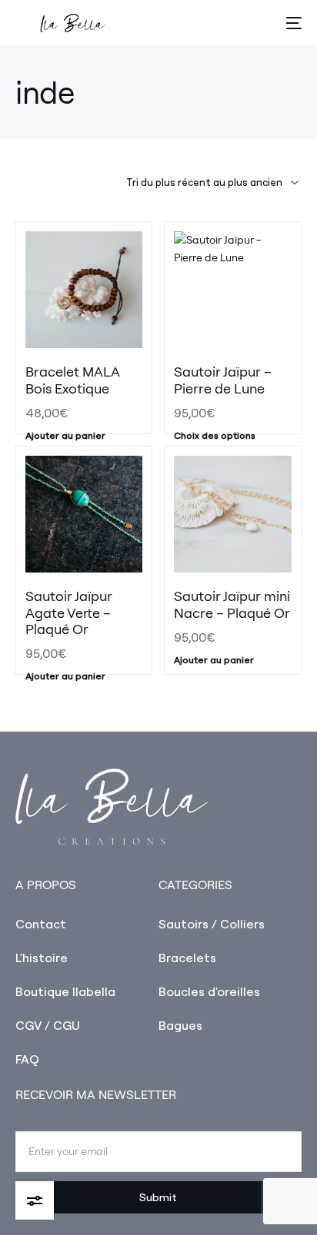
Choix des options (214, 435)
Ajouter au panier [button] (65, 435)
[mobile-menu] (292, 23)
